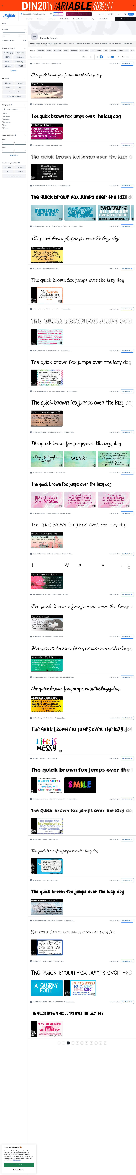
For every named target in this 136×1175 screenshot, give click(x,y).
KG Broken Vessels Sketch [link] (40, 799)
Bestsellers (52, 19)
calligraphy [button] (8, 52)
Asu (5, 125)
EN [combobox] (119, 14)
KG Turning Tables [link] (38, 104)
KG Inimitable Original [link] (39, 185)
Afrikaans (7, 116)
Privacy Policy (17, 1160)
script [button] (20, 88)
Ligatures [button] (20, 171)
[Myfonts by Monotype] (9, 16)
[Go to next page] (100, 1043)
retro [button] (7, 62)
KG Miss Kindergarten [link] (39, 350)
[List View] (101, 56)
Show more (13, 155)
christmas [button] (19, 57)
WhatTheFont (103, 19)
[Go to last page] (105, 1043)
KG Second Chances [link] (38, 145)
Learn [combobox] (100, 14)
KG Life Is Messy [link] (37, 718)
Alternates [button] (20, 167)
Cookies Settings (18, 1170)
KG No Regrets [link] (37, 268)
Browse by (29, 19)
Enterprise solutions (126, 19)
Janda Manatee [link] (37, 880)
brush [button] (20, 66)
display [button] (8, 83)
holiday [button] (7, 57)
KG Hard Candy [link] (37, 839)
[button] (2, 5)
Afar (5, 113)
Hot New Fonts (64, 19)
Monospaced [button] (14, 92)
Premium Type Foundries (80, 19)
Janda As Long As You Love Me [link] (41, 226)
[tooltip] (7, 29)
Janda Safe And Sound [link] (39, 554)
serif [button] (8, 88)
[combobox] (41, 14)
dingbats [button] (14, 96)
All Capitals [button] (8, 167)
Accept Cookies (19, 1165)
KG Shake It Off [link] (37, 961)
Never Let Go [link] (36, 63)
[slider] (2, 32)
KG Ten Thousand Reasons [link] (40, 391)
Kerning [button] (8, 171)
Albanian (6, 119)
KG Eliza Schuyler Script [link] (39, 432)
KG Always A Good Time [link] (39, 677)
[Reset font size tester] (90, 56)
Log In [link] (131, 14)
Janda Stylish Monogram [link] (39, 920)
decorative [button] (20, 53)
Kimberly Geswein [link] (57, 63)
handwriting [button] (19, 61)
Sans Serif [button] (20, 83)
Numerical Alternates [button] (14, 176)
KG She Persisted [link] (37, 472)
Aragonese (7, 122)
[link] (21, 14)
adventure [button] (8, 66)
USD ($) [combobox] (110, 14)
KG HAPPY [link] (35, 758)
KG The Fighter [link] (37, 636)
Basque (6, 128)
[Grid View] (97, 56)
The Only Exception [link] (38, 594)
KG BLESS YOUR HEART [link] (40, 1002)
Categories (40, 19)
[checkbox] (24, 40)
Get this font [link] (126, 64)
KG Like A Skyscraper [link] (39, 513)
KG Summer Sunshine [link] (39, 309)
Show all (13, 70)
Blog (93, 19)
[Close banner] (89, 14)
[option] (8, 83)
